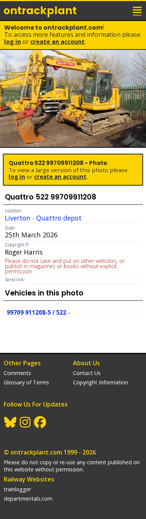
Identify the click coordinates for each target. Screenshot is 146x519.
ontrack (40, 10)
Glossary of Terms (26, 382)
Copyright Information (100, 382)
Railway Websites (29, 479)
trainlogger (17, 489)
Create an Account (57, 42)
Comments (17, 372)
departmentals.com (28, 498)
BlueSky (10, 422)
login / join (121, 10)
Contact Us (87, 372)
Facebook (40, 422)
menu (138, 10)
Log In (12, 42)
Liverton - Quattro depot (43, 217)
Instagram (25, 422)
